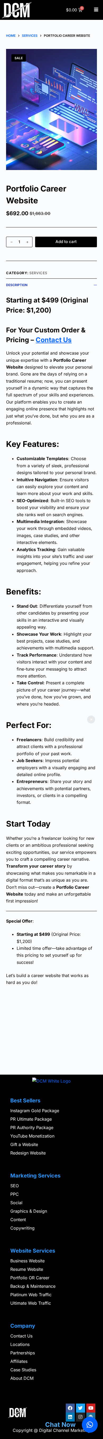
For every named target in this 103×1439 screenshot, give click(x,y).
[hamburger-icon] (96, 10)
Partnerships (22, 1352)
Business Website (27, 1260)
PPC (14, 1194)
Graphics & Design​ (28, 1211)
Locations (20, 1344)
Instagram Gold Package (34, 1110)
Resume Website (26, 1269)
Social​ (16, 1202)
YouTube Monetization (32, 1136)
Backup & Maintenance (32, 1286)
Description (16, 285)
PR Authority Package (31, 1127)
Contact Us (54, 340)
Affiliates (18, 1361)
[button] (90, 1425)
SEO (14, 1185)
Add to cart (66, 241)
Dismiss (91, 719)
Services (38, 273)
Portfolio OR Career (29, 1277)
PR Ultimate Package (31, 1119)
